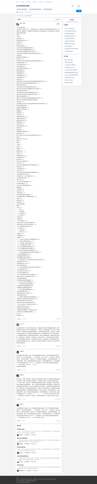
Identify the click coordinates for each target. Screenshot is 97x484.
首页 (17, 1)
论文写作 (25, 395)
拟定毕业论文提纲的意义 (22, 9)
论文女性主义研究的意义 (70, 28)
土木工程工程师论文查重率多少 (71, 69)
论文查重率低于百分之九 (70, 67)
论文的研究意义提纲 (48, 9)
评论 (25, 318)
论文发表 (22, 1)
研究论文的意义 (20, 465)
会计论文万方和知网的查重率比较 (71, 75)
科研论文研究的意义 (21, 447)
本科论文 (24, 357)
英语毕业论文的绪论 (69, 59)
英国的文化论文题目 (69, 82)
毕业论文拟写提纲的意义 (70, 33)
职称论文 (35, 1)
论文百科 (41, 1)
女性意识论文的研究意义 (70, 41)
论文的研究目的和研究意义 (23, 456)
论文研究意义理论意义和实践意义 (71, 48)
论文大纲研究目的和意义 (70, 38)
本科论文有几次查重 (69, 80)
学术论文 (21, 15)
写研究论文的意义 (21, 429)
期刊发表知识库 (48, 1)
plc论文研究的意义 (68, 46)
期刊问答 (28, 1)
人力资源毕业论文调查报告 (70, 64)
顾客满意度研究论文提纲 (70, 43)
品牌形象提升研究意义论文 (70, 36)
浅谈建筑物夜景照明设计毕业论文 (71, 72)
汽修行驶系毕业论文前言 (70, 77)
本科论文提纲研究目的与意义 (35, 9)
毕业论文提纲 (24, 138)
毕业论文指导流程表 (69, 62)
